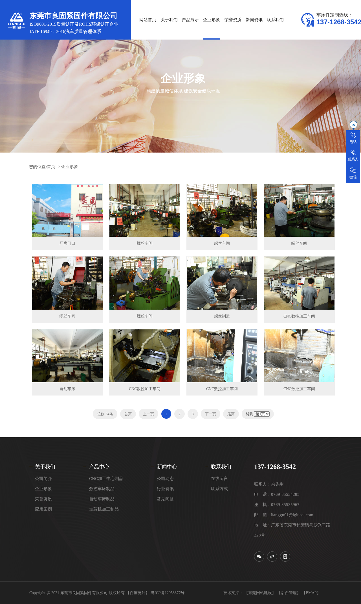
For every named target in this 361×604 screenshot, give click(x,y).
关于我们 (45, 467)
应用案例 (43, 509)
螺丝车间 (145, 243)
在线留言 (219, 478)
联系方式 (219, 488)
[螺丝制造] (221, 283)
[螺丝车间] (144, 210)
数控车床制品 (102, 488)
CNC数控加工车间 (299, 316)
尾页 (231, 414)
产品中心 (99, 467)
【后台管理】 (289, 593)
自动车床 (67, 389)
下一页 (210, 414)
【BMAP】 (311, 593)
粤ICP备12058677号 (167, 593)
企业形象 (69, 166)
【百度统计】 (137, 593)
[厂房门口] (67, 210)
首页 (51, 166)
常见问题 (165, 499)
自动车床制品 (102, 499)
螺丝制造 (222, 316)
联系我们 (221, 467)
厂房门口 (67, 243)
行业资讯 (165, 488)
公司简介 (43, 478)
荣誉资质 (43, 499)
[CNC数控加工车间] (299, 283)
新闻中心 (167, 467)
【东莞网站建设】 (260, 593)
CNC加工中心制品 (106, 478)
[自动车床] (67, 356)
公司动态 (165, 478)
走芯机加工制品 (104, 509)
